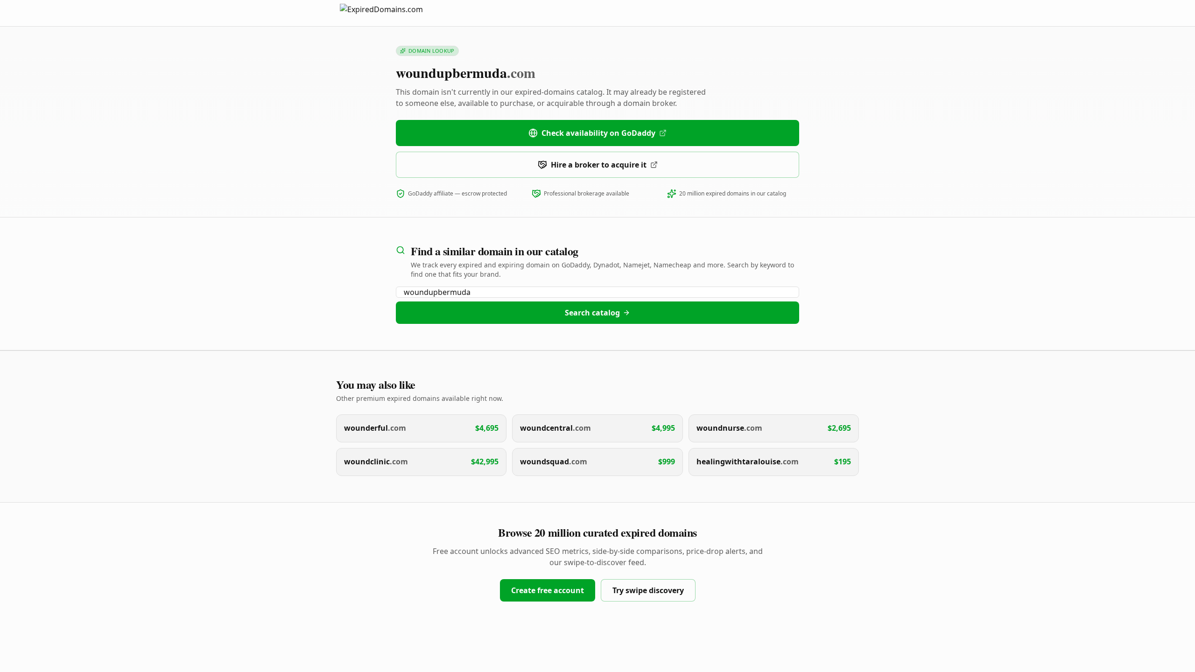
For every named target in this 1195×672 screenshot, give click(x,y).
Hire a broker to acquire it (599, 165)
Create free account (547, 590)
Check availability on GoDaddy (598, 133)
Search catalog (592, 313)
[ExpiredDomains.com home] (391, 13)
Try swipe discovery (648, 590)
